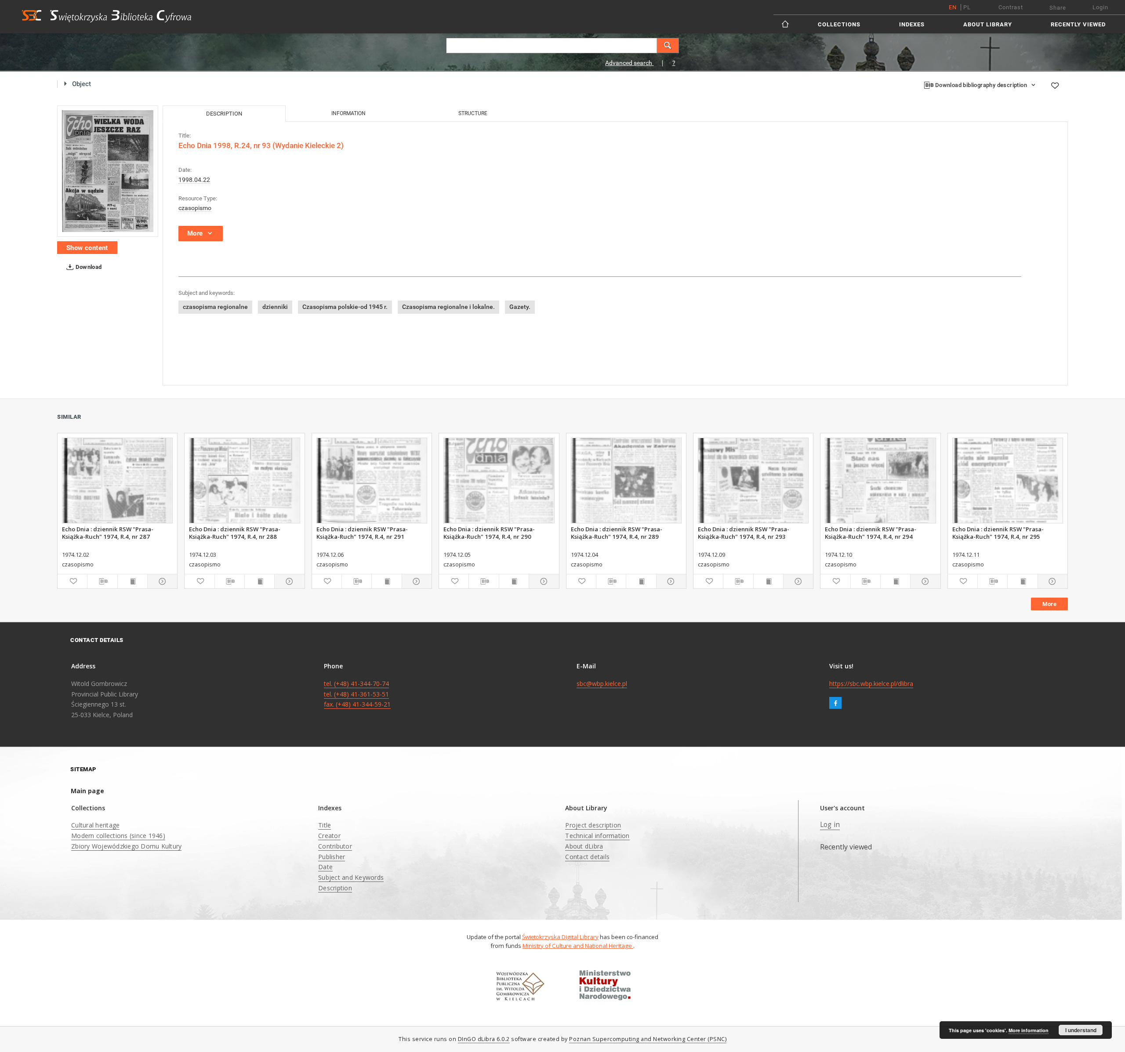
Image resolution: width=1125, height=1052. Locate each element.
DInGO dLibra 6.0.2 (484, 1039)
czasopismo (194, 207)
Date (325, 867)
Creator (329, 835)
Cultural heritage (95, 825)
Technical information (597, 835)
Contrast (1010, 7)
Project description (593, 825)
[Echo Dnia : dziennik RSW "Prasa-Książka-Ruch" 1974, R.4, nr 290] (499, 480)
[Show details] (161, 581)
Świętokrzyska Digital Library (560, 937)
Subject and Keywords (351, 877)
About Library (987, 24)
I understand (1080, 1030)
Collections (839, 24)
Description (335, 888)
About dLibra (584, 846)
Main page (87, 791)
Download (88, 267)
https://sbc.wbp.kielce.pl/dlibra (871, 683)
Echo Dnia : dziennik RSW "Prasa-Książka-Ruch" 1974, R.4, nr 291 (362, 532)
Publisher (331, 856)
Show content (87, 248)
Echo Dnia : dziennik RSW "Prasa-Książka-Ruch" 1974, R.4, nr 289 (616, 532)
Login (1100, 7)
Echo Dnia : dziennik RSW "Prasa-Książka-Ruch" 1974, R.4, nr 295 (998, 532)
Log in (830, 824)
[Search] (668, 45)
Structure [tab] (472, 113)
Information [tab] (348, 113)
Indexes (912, 24)
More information (1029, 1030)
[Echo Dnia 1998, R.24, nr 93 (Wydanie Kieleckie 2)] (107, 171)
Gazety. (519, 306)
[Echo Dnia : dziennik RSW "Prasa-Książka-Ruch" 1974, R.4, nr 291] (372, 480)
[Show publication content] (132, 581)
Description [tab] (224, 113)
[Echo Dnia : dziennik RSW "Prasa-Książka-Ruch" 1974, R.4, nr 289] (626, 480)
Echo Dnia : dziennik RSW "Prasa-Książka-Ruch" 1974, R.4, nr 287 (107, 532)
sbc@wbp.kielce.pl (602, 683)
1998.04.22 (194, 179)
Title (324, 825)
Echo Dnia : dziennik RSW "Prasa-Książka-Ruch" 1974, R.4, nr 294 (870, 532)
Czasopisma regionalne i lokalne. (448, 306)
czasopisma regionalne (215, 306)
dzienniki (275, 306)
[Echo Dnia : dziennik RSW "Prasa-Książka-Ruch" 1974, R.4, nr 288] (244, 480)
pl (967, 7)
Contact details (587, 856)
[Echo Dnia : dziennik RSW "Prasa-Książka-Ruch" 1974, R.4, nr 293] (753, 480)
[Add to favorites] (1054, 85)
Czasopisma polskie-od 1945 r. (345, 306)
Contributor (335, 846)
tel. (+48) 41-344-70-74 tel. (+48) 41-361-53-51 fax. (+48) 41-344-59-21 (357, 694)
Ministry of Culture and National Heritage (578, 946)
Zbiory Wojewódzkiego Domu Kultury (126, 846)
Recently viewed (1078, 24)
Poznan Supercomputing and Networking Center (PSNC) (647, 1039)
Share (1057, 7)
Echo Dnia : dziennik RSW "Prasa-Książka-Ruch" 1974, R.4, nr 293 (743, 532)
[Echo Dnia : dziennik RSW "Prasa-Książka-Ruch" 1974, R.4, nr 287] (117, 480)
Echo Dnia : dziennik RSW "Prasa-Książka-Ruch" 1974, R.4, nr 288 (234, 532)
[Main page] (785, 24)
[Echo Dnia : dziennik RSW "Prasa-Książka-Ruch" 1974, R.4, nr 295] (1008, 480)
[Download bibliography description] (102, 581)
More (1049, 604)
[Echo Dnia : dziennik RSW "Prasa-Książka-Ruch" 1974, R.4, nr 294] (880, 480)
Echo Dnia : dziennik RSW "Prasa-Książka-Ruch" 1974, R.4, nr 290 (489, 532)
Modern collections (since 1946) (118, 835)
